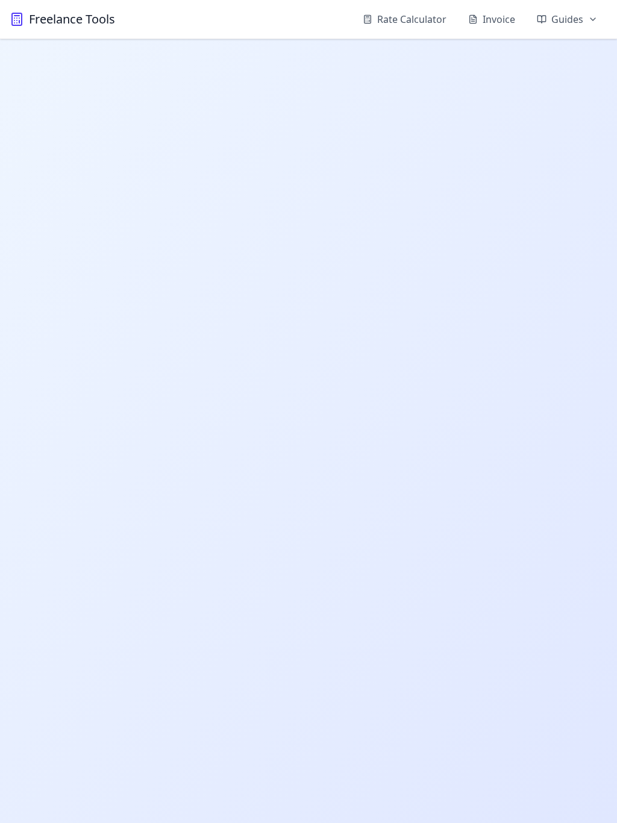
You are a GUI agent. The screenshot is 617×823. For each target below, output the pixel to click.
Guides (567, 19)
